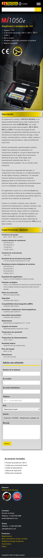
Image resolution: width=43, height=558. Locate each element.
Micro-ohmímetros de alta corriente (14, 539)
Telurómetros (6, 544)
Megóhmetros (7, 536)
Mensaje (6, 423)
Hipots (4, 546)
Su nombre (7, 379)
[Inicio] (10, 4)
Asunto (6, 414)
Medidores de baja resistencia (13, 541)
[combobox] (5, 401)
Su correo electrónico (11, 388)
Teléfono (6, 396)
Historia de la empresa (10, 490)
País (4, 405)
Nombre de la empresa (11, 370)
